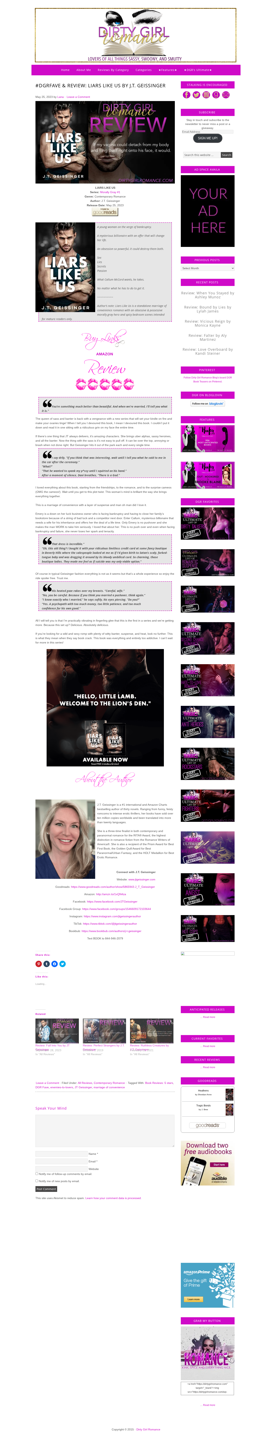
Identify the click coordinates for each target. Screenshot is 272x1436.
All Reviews (85, 1082)
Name (92, 1153)
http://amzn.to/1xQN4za (111, 894)
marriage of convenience (109, 1087)
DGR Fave (42, 1087)
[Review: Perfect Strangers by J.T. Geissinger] (104, 1031)
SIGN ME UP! (207, 138)
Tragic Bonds (203, 1105)
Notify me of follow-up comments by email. (65, 1174)
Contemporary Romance (109, 1082)
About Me (83, 70)
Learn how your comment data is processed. (113, 1198)
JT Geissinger (83, 1087)
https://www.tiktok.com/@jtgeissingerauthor (110, 923)
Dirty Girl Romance (126, 25)
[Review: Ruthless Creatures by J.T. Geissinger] (151, 1031)
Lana (60, 96)
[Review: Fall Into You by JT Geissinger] (57, 1031)
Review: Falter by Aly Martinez (208, 337)
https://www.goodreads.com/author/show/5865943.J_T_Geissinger (113, 886)
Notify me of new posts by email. (59, 1181)
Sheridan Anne (205, 1094)
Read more (209, 1017)
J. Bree (205, 1109)
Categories (144, 70)
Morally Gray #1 (110, 192)
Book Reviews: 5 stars (159, 1082)
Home (65, 70)
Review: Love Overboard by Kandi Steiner (208, 351)
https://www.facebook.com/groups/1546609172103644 (116, 909)
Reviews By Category (113, 70)
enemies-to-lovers (61, 1087)
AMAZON (104, 354)
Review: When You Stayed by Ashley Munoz (207, 295)
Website (94, 1169)
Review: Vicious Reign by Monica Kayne (208, 323)
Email (92, 1161)
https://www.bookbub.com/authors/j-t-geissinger (111, 931)
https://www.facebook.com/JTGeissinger (112, 901)
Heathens (203, 1090)
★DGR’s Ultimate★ (198, 70)
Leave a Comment (78, 96)
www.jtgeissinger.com (141, 879)
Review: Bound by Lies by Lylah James (207, 309)
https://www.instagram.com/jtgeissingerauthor (112, 916)
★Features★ (168, 70)
